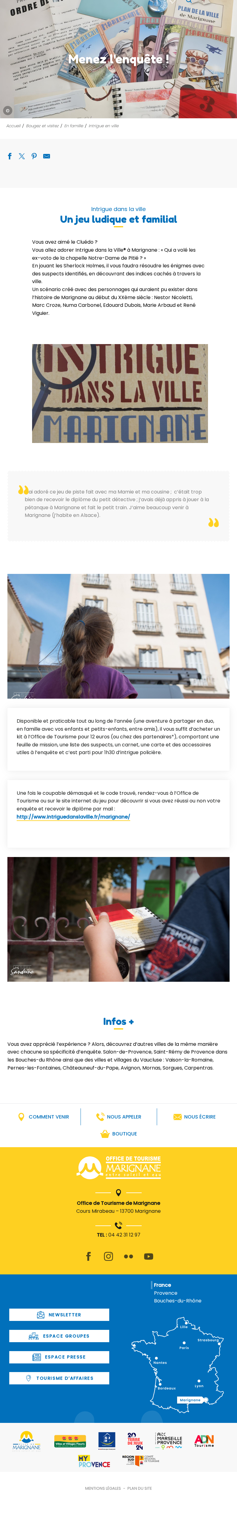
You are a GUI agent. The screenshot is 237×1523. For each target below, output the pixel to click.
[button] (120, 393)
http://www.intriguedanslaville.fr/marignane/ (73, 816)
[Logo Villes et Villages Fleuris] (70, 1441)
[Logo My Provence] (94, 1461)
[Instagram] (108, 1260)
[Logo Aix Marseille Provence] (168, 1441)
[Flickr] (128, 1260)
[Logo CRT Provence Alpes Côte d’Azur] (141, 1461)
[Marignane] (119, 1169)
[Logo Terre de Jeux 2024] (135, 1441)
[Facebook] (88, 1260)
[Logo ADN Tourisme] (204, 1441)
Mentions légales (103, 1488)
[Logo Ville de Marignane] (26, 1441)
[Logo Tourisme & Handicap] (106, 1441)
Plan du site (139, 1488)
